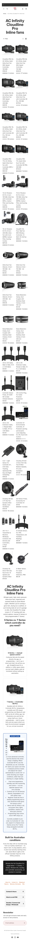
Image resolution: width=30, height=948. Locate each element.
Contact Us (15, 882)
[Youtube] (18, 937)
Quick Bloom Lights (12, 930)
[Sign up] (24, 923)
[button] (15, 891)
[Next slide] (26, 5)
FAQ (23, 884)
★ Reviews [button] (28, 475)
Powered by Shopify (21, 930)
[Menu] (4, 9)
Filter (6, 38)
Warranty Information (15, 884)
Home (4, 13)
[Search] (7, 9)
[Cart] (26, 9)
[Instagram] (15, 937)
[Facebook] (12, 937)
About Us (7, 882)
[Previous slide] (3, 5)
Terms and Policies (15, 933)
